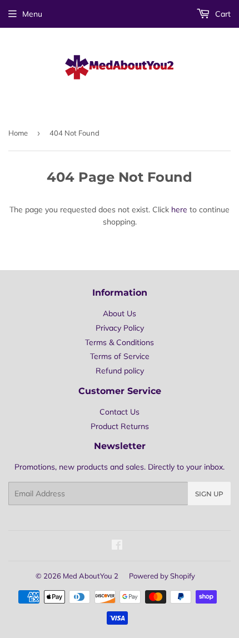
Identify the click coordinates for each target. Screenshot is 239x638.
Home (18, 132)
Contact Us (119, 412)
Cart (222, 14)
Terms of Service (120, 356)
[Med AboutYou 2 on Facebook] (117, 546)
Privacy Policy (120, 328)
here (179, 210)
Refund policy (120, 371)
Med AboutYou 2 (90, 575)
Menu (32, 14)
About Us (119, 313)
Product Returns (120, 426)
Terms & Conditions (119, 342)
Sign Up (209, 494)
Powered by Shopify (162, 575)
